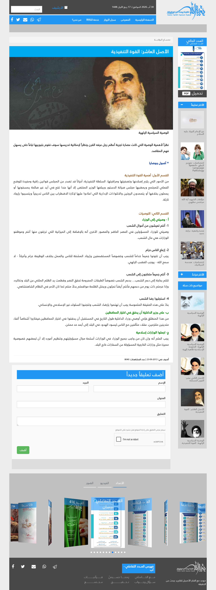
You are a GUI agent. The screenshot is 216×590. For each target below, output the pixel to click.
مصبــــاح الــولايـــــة (162, 39)
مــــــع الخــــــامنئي (145, 577)
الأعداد (120, 483)
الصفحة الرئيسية (144, 20)
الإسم (161, 383)
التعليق (161, 414)
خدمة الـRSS (92, 20)
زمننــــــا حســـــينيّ (119, 577)
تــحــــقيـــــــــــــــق (120, 582)
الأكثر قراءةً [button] (198, 274)
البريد (86, 383)
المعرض (125, 20)
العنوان (161, 398)
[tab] (192, 105)
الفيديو (104, 483)
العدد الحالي (194, 41)
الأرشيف (58, 7)
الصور (89, 483)
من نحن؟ (76, 20)
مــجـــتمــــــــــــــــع (94, 582)
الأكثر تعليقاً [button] (197, 105)
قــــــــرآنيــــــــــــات (93, 577)
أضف (23, 450)
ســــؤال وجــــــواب (145, 582)
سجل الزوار (110, 20)
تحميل (197, 93)
